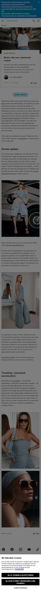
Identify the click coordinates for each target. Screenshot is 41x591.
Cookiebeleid (19, 569)
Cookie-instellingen (20, 588)
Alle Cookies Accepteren (20, 575)
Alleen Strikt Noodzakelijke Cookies (20, 582)
